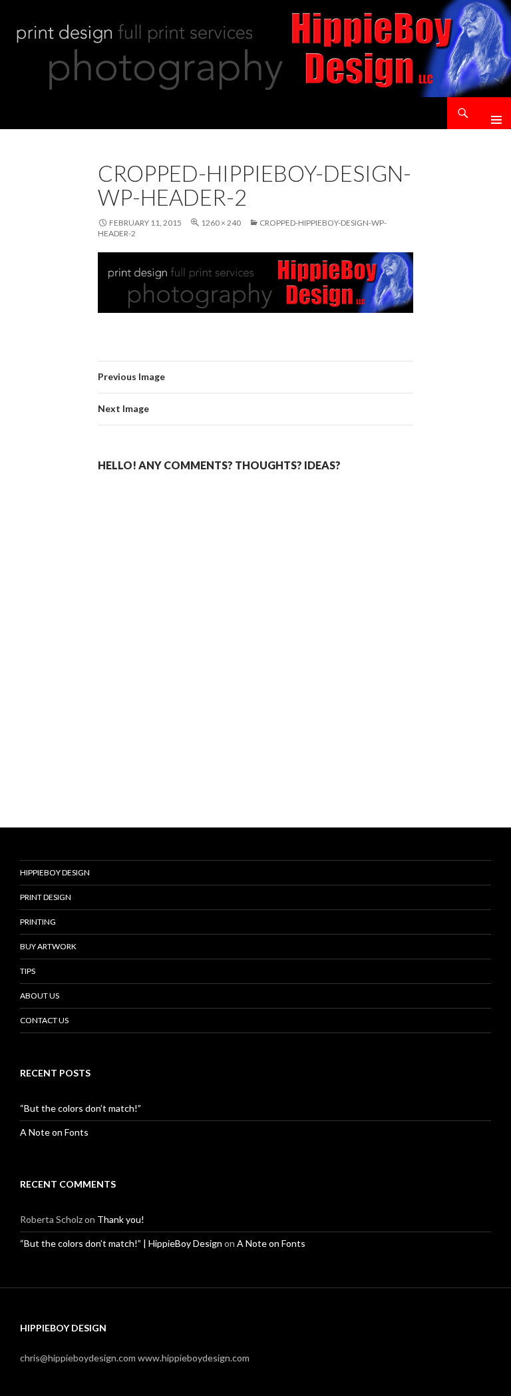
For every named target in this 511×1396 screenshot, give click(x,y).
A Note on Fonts (54, 1132)
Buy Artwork (48, 946)
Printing (38, 922)
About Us (39, 996)
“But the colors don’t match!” (80, 1108)
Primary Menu (491, 113)
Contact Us (44, 1020)
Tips (27, 971)
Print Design (45, 897)
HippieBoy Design (55, 872)
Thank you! (120, 1219)
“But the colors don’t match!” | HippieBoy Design (121, 1243)
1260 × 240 (221, 223)
